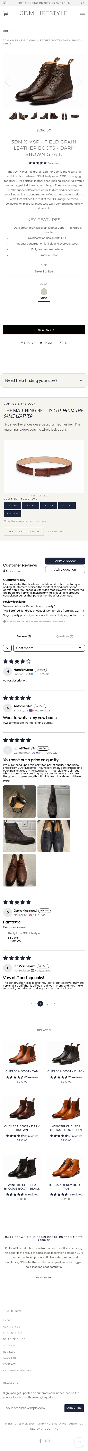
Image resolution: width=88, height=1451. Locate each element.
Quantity (44, 308)
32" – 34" (30, 505)
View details (55, 531)
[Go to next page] (55, 1004)
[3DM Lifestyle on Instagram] (47, 1441)
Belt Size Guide (14, 1339)
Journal (9, 1345)
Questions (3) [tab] (64, 636)
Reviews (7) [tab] (24, 636)
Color (44, 283)
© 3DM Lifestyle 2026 (20, 1423)
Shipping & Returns (17, 1370)
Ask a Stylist (12, 1326)
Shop (7, 1320)
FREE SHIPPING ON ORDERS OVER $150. (44, 3)
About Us (10, 1357)
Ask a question (65, 569)
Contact (9, 1364)
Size (44, 265)
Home (7, 31)
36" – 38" (48, 505)
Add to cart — (24, 531)
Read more (44, 1277)
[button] (38, 163)
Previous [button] (10, 81)
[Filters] (7, 648)
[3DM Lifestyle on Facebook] (40, 1441)
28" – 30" (12, 505)
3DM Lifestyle (44, 13)
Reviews (9, 1351)
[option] (44, 81)
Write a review (65, 561)
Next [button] (77, 81)
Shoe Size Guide (14, 1333)
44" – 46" (12, 513)
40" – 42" (67, 505)
